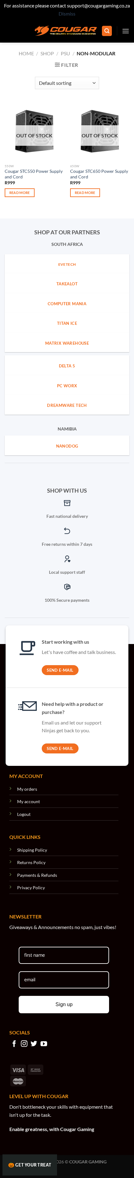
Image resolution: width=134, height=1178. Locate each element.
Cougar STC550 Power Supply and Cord (34, 174)
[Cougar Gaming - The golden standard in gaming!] (66, 31)
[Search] (107, 31)
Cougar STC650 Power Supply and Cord (99, 174)
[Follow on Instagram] (24, 1044)
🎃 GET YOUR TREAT (29, 1164)
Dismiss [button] (67, 13)
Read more (19, 193)
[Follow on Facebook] (14, 1044)
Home (26, 53)
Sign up (64, 1004)
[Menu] (125, 31)
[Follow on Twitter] (34, 1044)
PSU (65, 53)
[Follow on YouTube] (44, 1044)
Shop (47, 53)
